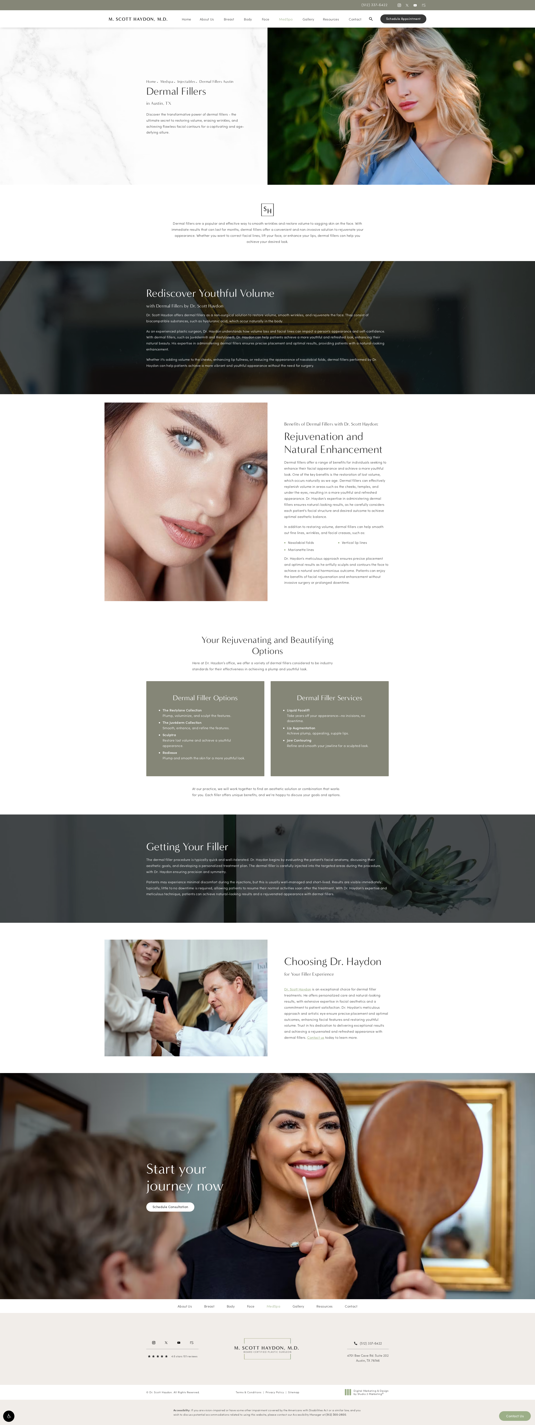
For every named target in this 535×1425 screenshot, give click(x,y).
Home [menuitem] (186, 19)
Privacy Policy (275, 1392)
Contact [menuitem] (355, 19)
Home (151, 81)
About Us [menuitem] (207, 19)
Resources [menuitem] (331, 19)
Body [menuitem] (248, 19)
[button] (8, 1416)
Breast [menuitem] (229, 19)
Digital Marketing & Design (371, 1392)
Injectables (186, 81)
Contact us (315, 1037)
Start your (185, 1177)
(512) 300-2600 (336, 1414)
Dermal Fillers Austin (216, 81)
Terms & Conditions (248, 1392)
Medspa (166, 81)
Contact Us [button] (515, 1416)
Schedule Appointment (403, 19)
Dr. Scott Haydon (297, 989)
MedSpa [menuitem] (286, 19)
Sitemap (293, 1392)
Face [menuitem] (265, 19)
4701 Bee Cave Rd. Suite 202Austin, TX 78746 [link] (368, 1358)
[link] (375, 4)
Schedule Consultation (170, 1206)
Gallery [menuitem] (308, 19)
